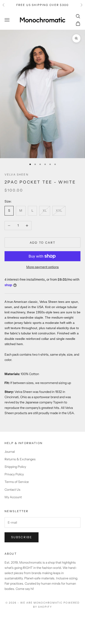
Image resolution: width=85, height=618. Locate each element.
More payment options (42, 267)
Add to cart (43, 242)
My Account (13, 497)
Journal (10, 452)
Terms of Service (17, 482)
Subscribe (21, 537)
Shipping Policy (15, 467)
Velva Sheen (17, 174)
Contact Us (12, 489)
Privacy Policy (14, 474)
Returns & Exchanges (20, 459)
